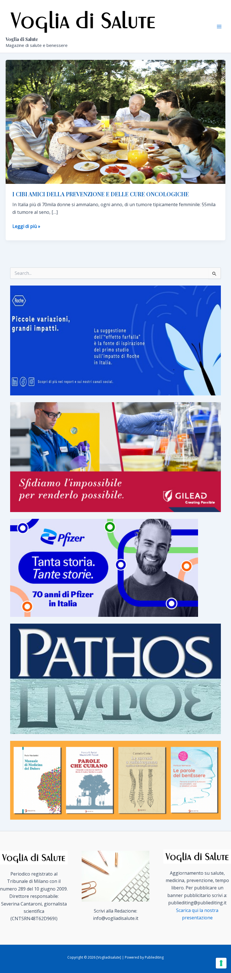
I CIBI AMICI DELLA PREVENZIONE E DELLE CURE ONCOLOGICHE (100, 194)
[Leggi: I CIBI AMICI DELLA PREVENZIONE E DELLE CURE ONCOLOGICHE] (115, 121)
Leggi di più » (26, 226)
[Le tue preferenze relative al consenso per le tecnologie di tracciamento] (221, 963)
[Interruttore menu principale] (219, 26)
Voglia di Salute (22, 39)
